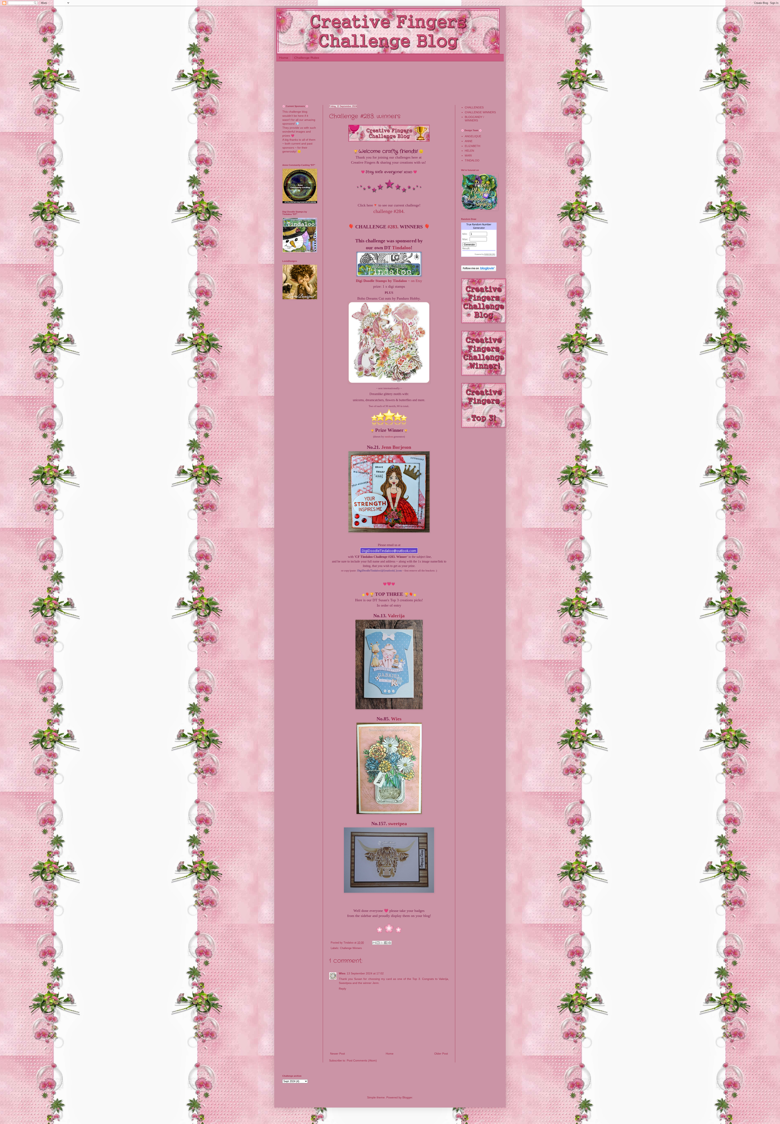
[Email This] (374, 943)
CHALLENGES (474, 107)
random (389, 436)
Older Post (441, 1053)
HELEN (469, 150)
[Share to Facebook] (386, 943)
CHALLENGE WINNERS (480, 112)
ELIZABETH (472, 146)
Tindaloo (401, 247)
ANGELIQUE (473, 136)
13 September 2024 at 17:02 (365, 973)
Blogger (407, 1097)
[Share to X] (382, 943)
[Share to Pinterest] (390, 943)
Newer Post (337, 1053)
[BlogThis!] (378, 943)
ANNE (468, 141)
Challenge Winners (351, 948)
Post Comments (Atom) (362, 1060)
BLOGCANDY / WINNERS (474, 118)
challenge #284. (389, 211)
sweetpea (397, 823)
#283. (393, 226)
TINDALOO (472, 160)
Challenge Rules (306, 57)
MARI (468, 155)
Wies (396, 718)
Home (283, 57)
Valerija (396, 615)
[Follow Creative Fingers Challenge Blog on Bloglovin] (478, 270)
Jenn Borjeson (396, 447)
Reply (342, 988)
